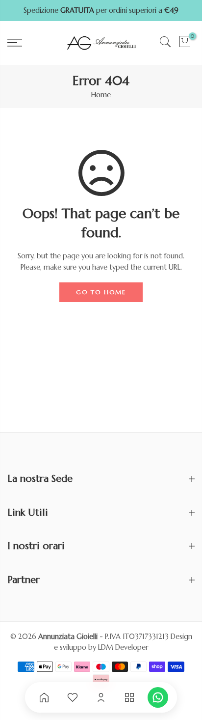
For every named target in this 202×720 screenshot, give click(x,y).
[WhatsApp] (158, 697)
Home (101, 94)
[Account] (101, 697)
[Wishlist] (72, 697)
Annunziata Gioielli (68, 636)
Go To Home (101, 292)
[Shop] (129, 697)
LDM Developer (123, 647)
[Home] (44, 697)
